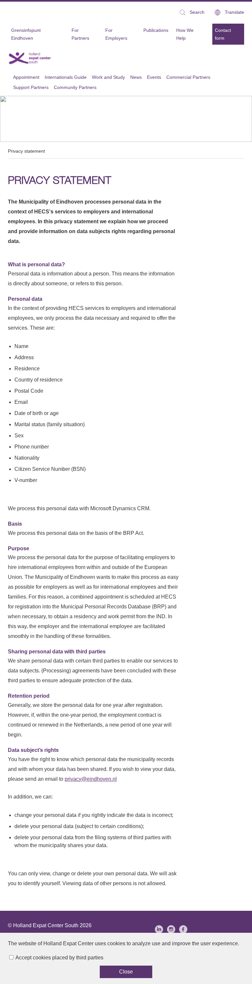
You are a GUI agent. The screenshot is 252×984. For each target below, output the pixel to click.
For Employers (116, 34)
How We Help (185, 34)
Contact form (223, 34)
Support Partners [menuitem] (31, 87)
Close (126, 971)
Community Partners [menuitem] (75, 87)
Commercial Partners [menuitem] (188, 77)
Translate (234, 12)
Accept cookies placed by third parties (59, 957)
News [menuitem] (136, 77)
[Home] (30, 58)
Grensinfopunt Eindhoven (26, 34)
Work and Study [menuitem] (108, 77)
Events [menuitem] (154, 77)
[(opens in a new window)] (159, 929)
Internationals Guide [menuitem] (66, 77)
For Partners (80, 34)
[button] (191, 12)
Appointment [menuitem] (26, 77)
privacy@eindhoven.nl (91, 779)
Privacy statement (26, 151)
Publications (155, 30)
